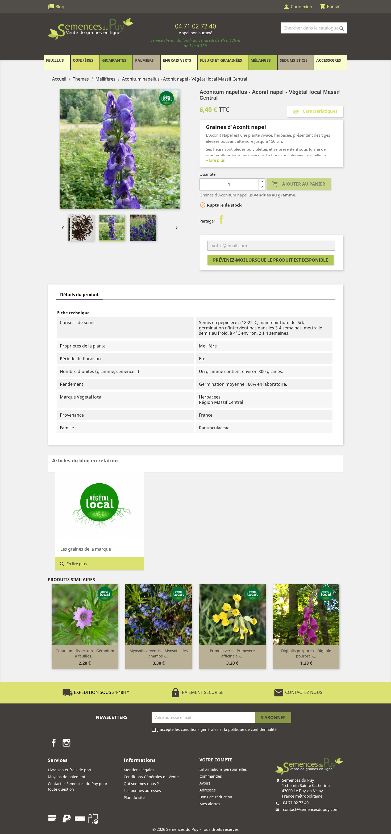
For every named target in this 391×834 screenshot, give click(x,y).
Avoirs (204, 783)
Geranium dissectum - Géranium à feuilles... (85, 653)
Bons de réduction (215, 796)
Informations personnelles (223, 769)
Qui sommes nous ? (141, 783)
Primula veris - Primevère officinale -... (232, 653)
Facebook (53, 742)
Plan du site (134, 797)
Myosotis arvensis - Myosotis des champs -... (159, 653)
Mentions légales (139, 769)
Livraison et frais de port (69, 769)
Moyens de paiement (66, 776)
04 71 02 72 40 (296, 802)
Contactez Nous (297, 692)
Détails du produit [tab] (79, 294)
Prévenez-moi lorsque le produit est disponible (270, 260)
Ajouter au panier (298, 184)
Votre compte (215, 760)
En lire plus (73, 564)
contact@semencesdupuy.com (311, 809)
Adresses (207, 790)
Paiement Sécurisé (196, 692)
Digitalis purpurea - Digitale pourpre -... (306, 653)
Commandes (210, 776)
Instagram (66, 742)
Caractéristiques (315, 111)
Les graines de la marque (85, 549)
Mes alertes (209, 803)
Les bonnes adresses (142, 790)
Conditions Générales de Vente (151, 776)
